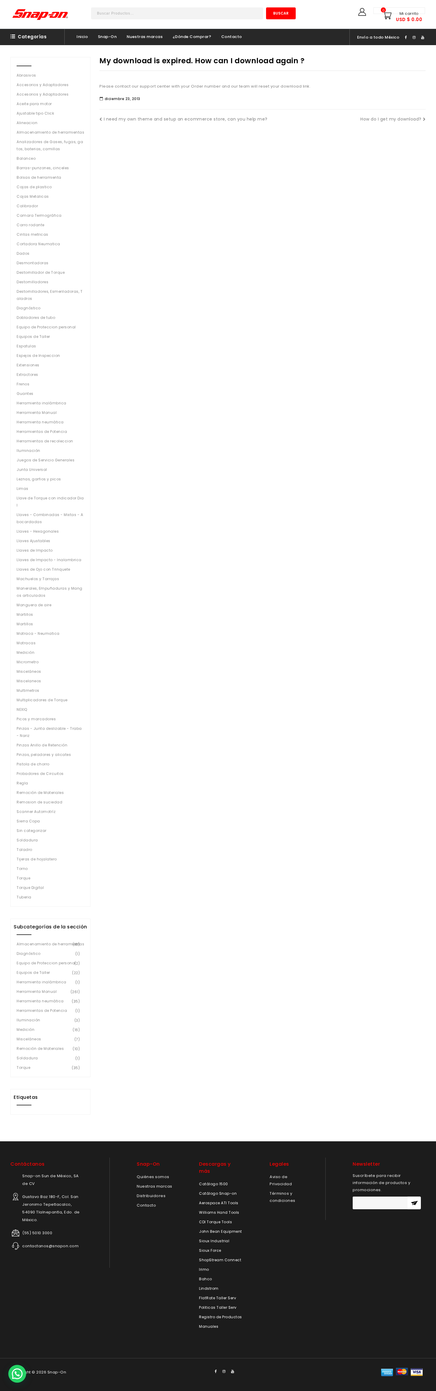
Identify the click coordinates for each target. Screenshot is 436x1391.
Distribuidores (151, 1196)
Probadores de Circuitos (40, 773)
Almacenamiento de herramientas (50, 132)
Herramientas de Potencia (42, 431)
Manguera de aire (34, 604)
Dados (23, 253)
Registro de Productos (220, 1316)
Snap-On (107, 36)
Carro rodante (30, 224)
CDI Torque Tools (215, 1221)
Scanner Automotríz (36, 811)
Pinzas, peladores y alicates (44, 754)
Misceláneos (29, 671)
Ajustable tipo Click (35, 113)
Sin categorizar (32, 830)
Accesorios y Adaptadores (43, 84)
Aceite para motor (34, 103)
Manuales (208, 1326)
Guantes (25, 393)
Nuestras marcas (145, 36)
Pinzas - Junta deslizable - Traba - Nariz (49, 732)
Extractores (27, 374)
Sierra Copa (28, 821)
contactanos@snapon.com (50, 1246)
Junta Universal (32, 469)
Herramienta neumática (40, 422)
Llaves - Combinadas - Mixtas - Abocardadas (50, 518)
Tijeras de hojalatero (37, 859)
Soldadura (27, 840)
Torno (22, 868)
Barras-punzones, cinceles (43, 167)
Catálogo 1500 (213, 1183)
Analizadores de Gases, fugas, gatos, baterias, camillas (50, 145)
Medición (25, 652)
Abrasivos (26, 75)
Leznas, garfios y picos (39, 479)
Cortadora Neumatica (38, 243)
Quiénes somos (153, 1177)
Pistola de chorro (33, 764)
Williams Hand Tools (219, 1212)
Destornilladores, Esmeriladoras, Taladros (49, 295)
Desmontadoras (33, 262)
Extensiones (28, 365)
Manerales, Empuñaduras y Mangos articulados (49, 592)
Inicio (82, 36)
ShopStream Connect (220, 1259)
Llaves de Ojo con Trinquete (43, 569)
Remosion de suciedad (39, 802)
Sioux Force (210, 1250)
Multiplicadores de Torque (42, 699)
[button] (17, 1374)
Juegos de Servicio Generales (45, 460)
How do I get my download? (390, 119)
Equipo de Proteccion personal (46, 327)
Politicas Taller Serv (218, 1307)
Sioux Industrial (214, 1240)
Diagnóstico (29, 308)
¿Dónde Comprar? (192, 36)
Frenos (23, 384)
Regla (22, 783)
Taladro (24, 849)
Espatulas (26, 346)
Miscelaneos (29, 680)
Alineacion (27, 122)
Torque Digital (30, 887)
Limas (22, 488)
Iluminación (28, 450)
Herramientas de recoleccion (45, 441)
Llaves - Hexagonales (38, 531)
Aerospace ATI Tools (218, 1202)
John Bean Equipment (220, 1231)
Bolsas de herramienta (39, 177)
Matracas (26, 642)
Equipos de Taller (33, 336)
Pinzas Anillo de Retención (42, 745)
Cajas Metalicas (33, 196)
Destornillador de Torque (41, 272)
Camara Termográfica (39, 215)
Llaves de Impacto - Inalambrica (49, 559)
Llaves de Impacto (35, 550)
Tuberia (24, 897)
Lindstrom (209, 1288)
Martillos (25, 614)
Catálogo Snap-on (218, 1193)
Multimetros (28, 690)
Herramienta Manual (37, 412)
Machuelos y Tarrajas (38, 578)
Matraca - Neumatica (38, 633)
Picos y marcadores (36, 718)
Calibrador (27, 205)
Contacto (231, 36)
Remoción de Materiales (40, 792)
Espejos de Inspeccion (38, 355)
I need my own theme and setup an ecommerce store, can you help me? (186, 119)
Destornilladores (32, 281)
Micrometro (28, 661)
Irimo (204, 1269)
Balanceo (26, 158)
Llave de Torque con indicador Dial (50, 502)
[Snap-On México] (40, 14)
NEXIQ (22, 709)
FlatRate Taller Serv (217, 1297)
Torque (23, 878)
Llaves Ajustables (33, 540)
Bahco (205, 1278)
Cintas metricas (32, 234)
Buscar (281, 13)
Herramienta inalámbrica (41, 403)
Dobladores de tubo (36, 317)
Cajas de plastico (34, 186)
